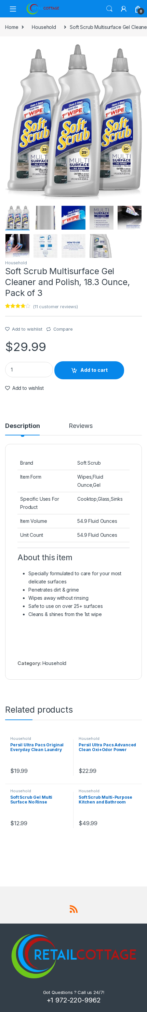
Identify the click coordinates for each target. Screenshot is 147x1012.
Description (22, 426)
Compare (63, 329)
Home (11, 27)
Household (44, 27)
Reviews (80, 426)
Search (109, 9)
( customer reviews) (55, 306)
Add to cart (94, 370)
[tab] (22, 429)
